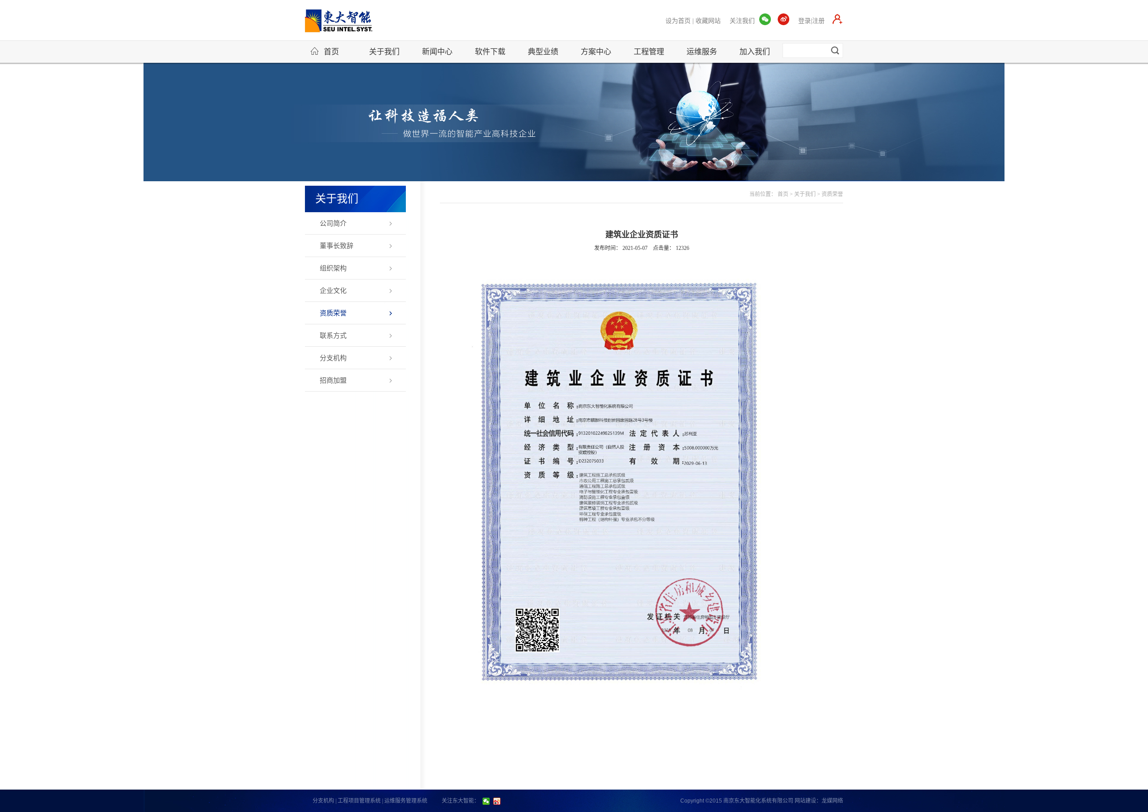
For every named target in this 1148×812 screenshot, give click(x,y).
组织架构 (333, 268)
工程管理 (649, 52)
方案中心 (596, 52)
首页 (331, 52)
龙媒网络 (832, 801)
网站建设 (805, 801)
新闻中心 (437, 52)
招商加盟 (333, 380)
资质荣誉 (333, 313)
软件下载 (490, 52)
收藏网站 (708, 20)
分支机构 (333, 358)
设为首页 (678, 20)
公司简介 (333, 223)
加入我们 (754, 52)
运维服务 (702, 52)
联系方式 (333, 335)
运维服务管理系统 (405, 801)
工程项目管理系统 (359, 801)
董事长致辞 (336, 245)
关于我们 (384, 52)
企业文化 (333, 290)
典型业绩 (543, 52)
